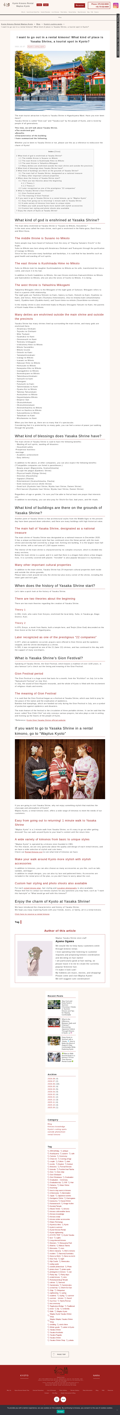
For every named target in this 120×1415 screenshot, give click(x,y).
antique (65, 1151)
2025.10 (51, 1105)
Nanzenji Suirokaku (66, 1253)
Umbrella (66, 1309)
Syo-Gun (53, 1301)
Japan (52, 1196)
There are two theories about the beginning (40, 181)
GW (65, 1182)
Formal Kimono (65, 1167)
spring (64, 1293)
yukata (70, 1340)
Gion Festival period (30, 193)
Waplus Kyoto (62, 1311)
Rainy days (65, 1275)
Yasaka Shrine (55, 1338)
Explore (61, 1164)
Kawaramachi (55, 1203)
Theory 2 (28, 186)
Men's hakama (55, 1251)
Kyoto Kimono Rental (58, 1230)
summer (71, 1296)
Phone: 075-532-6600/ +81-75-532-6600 (100, 5)
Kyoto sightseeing (56, 1232)
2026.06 (51, 1084)
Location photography (67, 888)
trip (58, 1309)
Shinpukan (61, 1290)
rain (70, 1272)
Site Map (54, 1393)
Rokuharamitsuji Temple (59, 1280)
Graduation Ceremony (59, 1180)
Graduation (69, 1177)
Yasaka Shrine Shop (57, 1340)
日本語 (39, 4)
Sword (69, 1298)
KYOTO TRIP (55, 1235)
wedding (53, 1324)
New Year (53, 1259)
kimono (66, 1209)
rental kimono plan (32, 888)
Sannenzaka (66, 1285)
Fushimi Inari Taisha (66, 1169)
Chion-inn (53, 1159)
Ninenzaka (65, 1261)
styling (62, 1296)
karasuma (53, 1201)
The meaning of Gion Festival (34, 196)
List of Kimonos (55, 12)
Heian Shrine (64, 1185)
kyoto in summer (56, 1227)
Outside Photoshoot (45, 12)
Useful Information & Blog (68, 1393)
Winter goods (55, 1327)
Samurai (61, 1282)
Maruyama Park (66, 1243)
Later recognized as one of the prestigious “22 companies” (47, 188)
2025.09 (51, 1107)
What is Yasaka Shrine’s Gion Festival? (35, 191)
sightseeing (54, 1293)
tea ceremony (55, 1303)
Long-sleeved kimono (58, 1240)
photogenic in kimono (58, 1272)
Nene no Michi (55, 1256)
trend (52, 1309)
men (62, 1248)
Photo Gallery (64, 12)
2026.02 (51, 1094)
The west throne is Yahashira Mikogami (38, 163)
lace (51, 1238)
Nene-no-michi (69, 1256)
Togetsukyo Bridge (57, 1306)
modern (53, 1253)
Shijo (51, 1290)
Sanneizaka (54, 1285)
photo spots (66, 1269)
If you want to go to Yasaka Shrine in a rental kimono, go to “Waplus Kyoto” (51, 198)
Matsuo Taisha (64, 1246)
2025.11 (51, 1102)
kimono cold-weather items (60, 1211)
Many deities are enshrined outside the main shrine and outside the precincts (56, 166)
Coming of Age (65, 1159)
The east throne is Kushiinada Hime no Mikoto (41, 161)
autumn (65, 1154)
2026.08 (51, 1079)
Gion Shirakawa (56, 1177)
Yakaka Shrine (55, 1330)
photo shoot (54, 1269)
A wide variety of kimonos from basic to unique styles (44, 203)
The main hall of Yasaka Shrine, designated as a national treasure (50, 173)
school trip (53, 1288)
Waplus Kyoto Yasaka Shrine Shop (60, 1315)
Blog (88, 12)
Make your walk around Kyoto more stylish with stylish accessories (51, 206)
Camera (53, 1156)
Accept (60, 1411)
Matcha (52, 1246)
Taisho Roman (65, 1301)
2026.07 (51, 1081)
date (68, 1161)
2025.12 (51, 1100)
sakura (52, 1282)
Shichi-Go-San (66, 1288)
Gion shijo (60, 1172)
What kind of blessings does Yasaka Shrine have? (39, 168)
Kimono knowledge (56, 1127)
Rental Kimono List (34, 852)
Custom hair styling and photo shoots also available (44, 208)
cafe (72, 1154)
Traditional (71, 1306)
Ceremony (63, 1156)
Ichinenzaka (54, 1193)
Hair (71, 1182)
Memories (53, 1248)
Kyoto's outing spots (36, 46)
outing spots (54, 1264)
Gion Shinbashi (55, 1175)
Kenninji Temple (56, 1206)
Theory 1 (28, 183)
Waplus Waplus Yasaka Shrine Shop (61, 1320)
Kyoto (66, 1224)
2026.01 (51, 1097)
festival (70, 1164)
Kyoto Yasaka (69, 1235)
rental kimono (54, 1134)
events (52, 1164)
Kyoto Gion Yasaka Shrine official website (46, 720)
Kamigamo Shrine (56, 1198)
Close (57, 151)
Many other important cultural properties (39, 176)
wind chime (63, 1324)
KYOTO (24, 1375)
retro (65, 1277)
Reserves (110, 1390)
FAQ (92, 12)
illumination (66, 1193)
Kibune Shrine (55, 1209)
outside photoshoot (56, 1132)
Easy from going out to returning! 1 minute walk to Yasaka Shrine (50, 201)
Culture (61, 1161)
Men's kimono (69, 1251)
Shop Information (82, 12)
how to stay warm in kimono (60, 1190)
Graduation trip (55, 1182)
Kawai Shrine (66, 1201)
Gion (51, 1172)
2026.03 (51, 1092)
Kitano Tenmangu (56, 1222)
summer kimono (56, 1298)
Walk (51, 1311)
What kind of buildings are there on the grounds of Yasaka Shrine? (47, 171)
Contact (47, 1393)
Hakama (53, 1185)
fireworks (53, 1167)
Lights (58, 1238)
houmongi (53, 1188)
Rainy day (53, 1275)
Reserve (80, 5)
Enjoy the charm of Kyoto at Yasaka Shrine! (36, 211)
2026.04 (51, 1089)
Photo (69, 1267)
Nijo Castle (54, 1261)
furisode (53, 1169)
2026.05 (51, 1086)
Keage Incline (69, 1203)
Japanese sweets (64, 1196)
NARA (96, 1375)
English (46, 4)
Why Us (23, 12)
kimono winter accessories (60, 1219)
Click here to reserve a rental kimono (32, 914)
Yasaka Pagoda (56, 1335)
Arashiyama (54, 1154)
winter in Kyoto (68, 1327)
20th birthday (54, 1151)
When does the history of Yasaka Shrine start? (38, 178)
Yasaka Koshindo (56, 1332)
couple (52, 1161)
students (53, 1296)
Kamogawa (71, 1198)
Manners (53, 1243)
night (62, 1259)
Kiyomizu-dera (55, 1224)
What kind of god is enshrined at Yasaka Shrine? (39, 156)
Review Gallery (72, 12)
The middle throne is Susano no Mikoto (38, 158)
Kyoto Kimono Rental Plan (33, 12)
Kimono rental (55, 1217)
